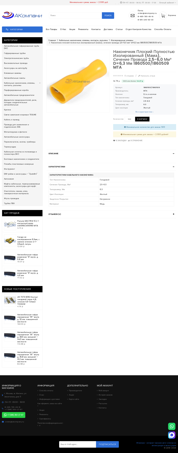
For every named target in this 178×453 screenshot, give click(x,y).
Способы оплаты (162, 29)
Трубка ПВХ (9, 203)
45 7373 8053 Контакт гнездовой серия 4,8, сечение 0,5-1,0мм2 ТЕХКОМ (27, 300)
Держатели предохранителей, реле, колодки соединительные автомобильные (20, 102)
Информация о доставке (49, 399)
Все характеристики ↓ (145, 112)
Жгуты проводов (11, 198)
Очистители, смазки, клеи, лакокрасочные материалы (16, 192)
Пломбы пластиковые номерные (19, 164)
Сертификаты (45, 419)
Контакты (96, 29)
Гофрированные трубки (15, 53)
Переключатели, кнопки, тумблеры (20, 141)
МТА (145, 91)
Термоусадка (10, 146)
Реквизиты (83, 29)
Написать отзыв (147, 75)
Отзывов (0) (54, 214)
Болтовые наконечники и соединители (21, 159)
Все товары (51, 29)
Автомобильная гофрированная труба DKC (21, 47)
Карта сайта (74, 399)
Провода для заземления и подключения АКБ (16, 125)
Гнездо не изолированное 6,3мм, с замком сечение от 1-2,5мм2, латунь (28, 240)
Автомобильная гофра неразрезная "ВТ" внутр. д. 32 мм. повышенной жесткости (28, 318)
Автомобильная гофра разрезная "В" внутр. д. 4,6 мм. (27, 273)
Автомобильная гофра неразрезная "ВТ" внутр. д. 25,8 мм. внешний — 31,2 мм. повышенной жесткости (28, 357)
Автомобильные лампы (14, 78)
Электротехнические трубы (16, 58)
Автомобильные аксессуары (17, 137)
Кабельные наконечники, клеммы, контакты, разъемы (19, 84)
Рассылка (103, 403)
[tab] (111, 153)
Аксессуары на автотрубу (15, 68)
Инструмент (9, 169)
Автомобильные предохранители (19, 95)
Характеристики (56, 167)
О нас (63, 29)
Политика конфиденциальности (50, 424)
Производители (75, 390)
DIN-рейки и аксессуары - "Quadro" (20, 174)
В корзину (142, 119)
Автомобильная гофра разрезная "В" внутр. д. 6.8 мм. (27, 257)
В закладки (121, 140)
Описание (53, 153)
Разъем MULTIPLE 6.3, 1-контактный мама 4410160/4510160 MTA (28, 223)
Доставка (108, 29)
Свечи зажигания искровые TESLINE (20, 114)
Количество (118, 119)
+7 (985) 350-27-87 (13, 409)
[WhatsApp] (171, 426)
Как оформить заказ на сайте (50, 403)
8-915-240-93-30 (146, 20)
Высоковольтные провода (15, 63)
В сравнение (137, 140)
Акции (72, 29)
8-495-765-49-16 (146, 16)
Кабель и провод (11, 119)
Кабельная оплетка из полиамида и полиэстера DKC (20, 152)
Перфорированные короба (16, 90)
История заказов (106, 395)
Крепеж (7, 109)
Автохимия (9, 179)
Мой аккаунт (104, 390)
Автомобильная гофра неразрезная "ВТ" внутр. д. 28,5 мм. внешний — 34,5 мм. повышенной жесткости (28, 337)
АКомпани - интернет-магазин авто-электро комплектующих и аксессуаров (156, 444)
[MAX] (171, 435)
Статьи (119, 29)
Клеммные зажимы (12, 73)
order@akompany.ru (14, 422)
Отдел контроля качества (138, 29)
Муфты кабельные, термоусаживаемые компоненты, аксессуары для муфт (22, 184)
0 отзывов (129, 75)
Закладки (103, 399)
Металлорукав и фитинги (15, 132)
